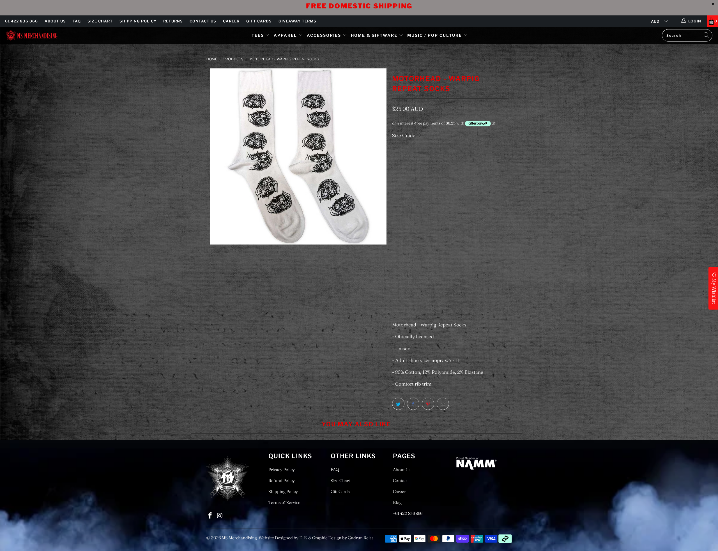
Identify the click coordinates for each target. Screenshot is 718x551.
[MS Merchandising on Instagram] (220, 515)
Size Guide (404, 135)
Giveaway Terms (297, 21)
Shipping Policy (138, 21)
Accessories (324, 35)
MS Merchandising (239, 537)
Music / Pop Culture (434, 35)
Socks (401, 182)
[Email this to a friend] (443, 404)
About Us (55, 21)
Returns (173, 21)
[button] (420, 268)
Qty (395, 227)
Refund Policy (281, 480)
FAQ (77, 21)
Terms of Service (284, 502)
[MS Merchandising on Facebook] (210, 515)
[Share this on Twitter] (398, 404)
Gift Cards (259, 21)
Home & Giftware (374, 35)
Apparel (285, 35)
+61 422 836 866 (20, 21)
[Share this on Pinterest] (428, 404)
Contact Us (203, 21)
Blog (397, 502)
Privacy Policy (281, 469)
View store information (420, 307)
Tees (258, 35)
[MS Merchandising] (31, 35)
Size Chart (100, 21)
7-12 (398, 210)
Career (231, 21)
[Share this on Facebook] (413, 404)
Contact (400, 480)
